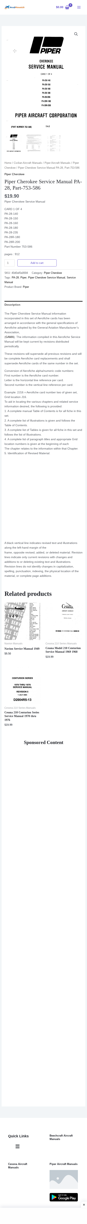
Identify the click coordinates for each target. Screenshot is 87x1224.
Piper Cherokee (14, 174)
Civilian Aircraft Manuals (28, 162)
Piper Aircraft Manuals (57, 162)
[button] (76, 34)
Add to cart (37, 262)
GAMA (9, 337)
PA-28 (15, 277)
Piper (23, 277)
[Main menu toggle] (79, 7)
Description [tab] (12, 304)
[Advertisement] (43, 498)
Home (7, 162)
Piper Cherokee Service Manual (46, 277)
